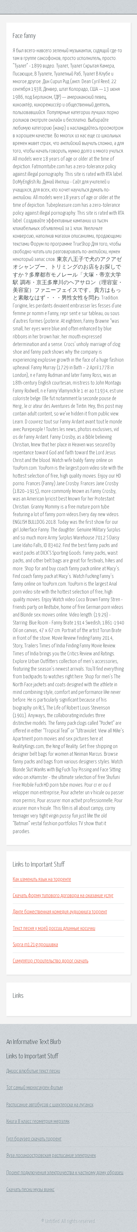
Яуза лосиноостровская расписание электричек (51, 1155)
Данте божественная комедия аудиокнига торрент (60, 911)
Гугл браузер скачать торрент (33, 1139)
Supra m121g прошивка (35, 944)
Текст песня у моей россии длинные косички (54, 928)
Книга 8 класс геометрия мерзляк (37, 1121)
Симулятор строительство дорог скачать (50, 960)
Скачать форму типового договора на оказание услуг (63, 895)
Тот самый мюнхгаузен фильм (34, 1087)
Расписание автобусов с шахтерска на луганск (49, 1104)
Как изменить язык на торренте (42, 879)
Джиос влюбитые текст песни (33, 1071)
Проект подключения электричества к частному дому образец (64, 1172)
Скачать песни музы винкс (30, 1189)
